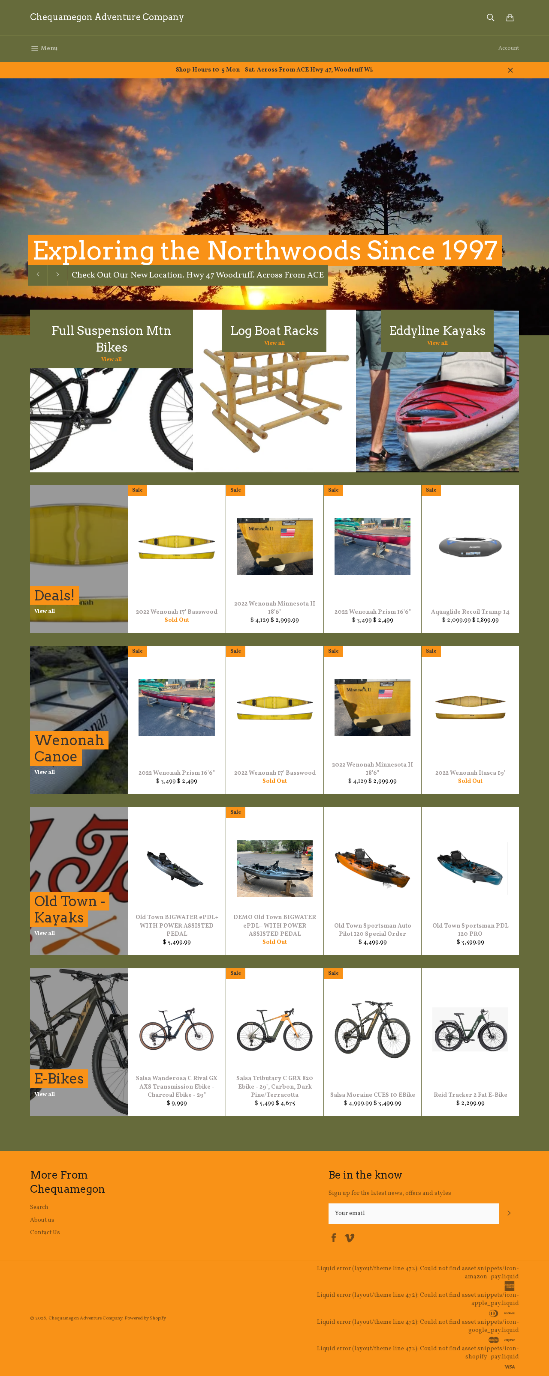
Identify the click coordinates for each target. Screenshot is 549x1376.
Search (39, 1207)
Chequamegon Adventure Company (107, 17)
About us (42, 1220)
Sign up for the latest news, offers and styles (390, 1193)
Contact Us (45, 1233)
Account (508, 48)
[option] (274, 206)
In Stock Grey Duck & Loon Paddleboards (151, 275)
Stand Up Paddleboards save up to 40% (270, 250)
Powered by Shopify (145, 1318)
